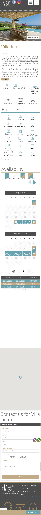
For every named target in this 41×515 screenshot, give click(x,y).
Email (3, 441)
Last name (5, 435)
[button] (20, 377)
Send (21, 477)
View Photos (33, 37)
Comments (5, 460)
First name (5, 428)
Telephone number (7, 448)
